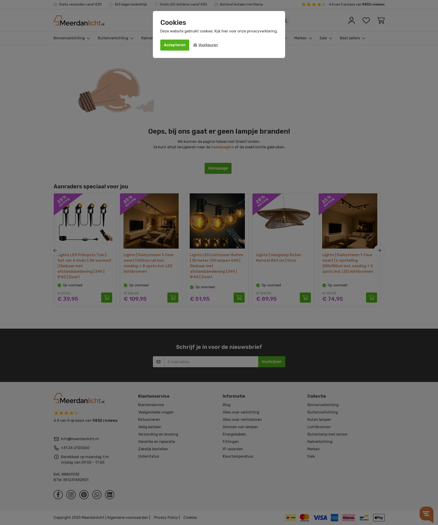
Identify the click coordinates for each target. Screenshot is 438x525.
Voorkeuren (208, 45)
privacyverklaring (262, 31)
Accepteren (175, 45)
